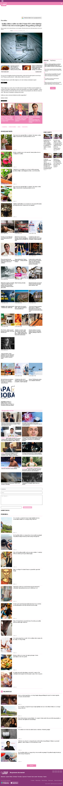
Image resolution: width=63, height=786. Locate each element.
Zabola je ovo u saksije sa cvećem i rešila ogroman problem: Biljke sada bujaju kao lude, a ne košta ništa (26, 170)
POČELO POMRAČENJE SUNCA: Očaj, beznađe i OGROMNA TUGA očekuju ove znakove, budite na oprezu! (37, 67)
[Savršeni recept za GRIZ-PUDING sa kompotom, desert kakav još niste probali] (5, 67)
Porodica (4, 20)
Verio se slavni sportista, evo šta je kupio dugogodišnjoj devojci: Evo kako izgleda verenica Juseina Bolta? (53, 65)
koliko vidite (24, 126)
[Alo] (2, 0)
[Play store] (5, 783)
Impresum (50, 780)
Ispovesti (24, 776)
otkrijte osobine (12, 126)
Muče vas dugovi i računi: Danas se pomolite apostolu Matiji (26, 570)
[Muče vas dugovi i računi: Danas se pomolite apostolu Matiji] (6, 577)
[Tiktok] (61, 771)
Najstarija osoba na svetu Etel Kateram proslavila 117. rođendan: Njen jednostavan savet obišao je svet (26, 587)
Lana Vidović (15, 30)
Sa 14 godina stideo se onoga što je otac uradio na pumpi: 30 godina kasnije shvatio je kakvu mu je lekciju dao (27, 535)
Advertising (44, 780)
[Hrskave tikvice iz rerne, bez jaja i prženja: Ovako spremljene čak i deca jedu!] (6, 662)
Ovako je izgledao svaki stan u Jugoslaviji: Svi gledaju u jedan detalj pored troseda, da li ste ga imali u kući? (48, 163)
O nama (32, 780)
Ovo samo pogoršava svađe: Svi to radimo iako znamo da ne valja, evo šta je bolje (27, 638)
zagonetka (4, 126)
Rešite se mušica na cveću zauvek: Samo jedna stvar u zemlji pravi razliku (26, 153)
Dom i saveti (34, 776)
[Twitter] (58, 771)
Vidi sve (52, 88)
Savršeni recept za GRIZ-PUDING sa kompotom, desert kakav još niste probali (15, 67)
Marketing (38, 780)
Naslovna (3, 776)
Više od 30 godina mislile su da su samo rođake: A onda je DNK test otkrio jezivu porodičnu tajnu (27, 552)
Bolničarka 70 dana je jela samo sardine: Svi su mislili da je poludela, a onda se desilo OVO (47, 144)
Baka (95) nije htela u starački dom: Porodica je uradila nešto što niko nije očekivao (27, 621)
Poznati (29, 776)
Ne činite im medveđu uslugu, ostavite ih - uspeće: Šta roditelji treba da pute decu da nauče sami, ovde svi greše (27, 673)
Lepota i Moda (9, 776)
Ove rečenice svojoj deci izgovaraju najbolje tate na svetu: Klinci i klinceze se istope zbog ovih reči (26, 518)
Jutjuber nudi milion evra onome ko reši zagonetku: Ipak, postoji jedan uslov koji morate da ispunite (27, 204)
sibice (19, 126)
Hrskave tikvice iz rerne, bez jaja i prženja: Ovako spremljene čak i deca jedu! (25, 656)
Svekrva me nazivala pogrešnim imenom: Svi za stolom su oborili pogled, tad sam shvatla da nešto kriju (27, 604)
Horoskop (40, 776)
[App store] (14, 783)
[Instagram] (56, 771)
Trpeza (44, 776)
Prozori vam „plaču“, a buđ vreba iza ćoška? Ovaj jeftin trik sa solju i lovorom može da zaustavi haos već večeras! (57, 144)
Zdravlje (15, 776)
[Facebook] (53, 771)
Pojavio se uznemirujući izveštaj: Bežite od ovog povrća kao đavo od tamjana (57, 162)
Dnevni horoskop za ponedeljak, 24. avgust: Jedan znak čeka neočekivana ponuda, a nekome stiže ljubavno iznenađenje (52, 74)
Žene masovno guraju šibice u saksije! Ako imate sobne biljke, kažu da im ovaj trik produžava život (27, 135)
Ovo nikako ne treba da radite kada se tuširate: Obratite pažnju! (51, 79)
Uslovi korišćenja (58, 780)
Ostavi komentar (27, 507)
